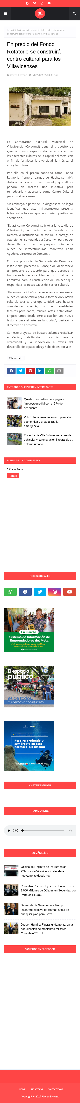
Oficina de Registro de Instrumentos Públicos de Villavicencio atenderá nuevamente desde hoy (43, 871)
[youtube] (49, 3)
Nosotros (37, 1089)
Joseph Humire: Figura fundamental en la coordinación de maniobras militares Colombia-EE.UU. (47, 929)
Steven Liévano (18, 75)
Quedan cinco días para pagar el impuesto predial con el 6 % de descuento (44, 404)
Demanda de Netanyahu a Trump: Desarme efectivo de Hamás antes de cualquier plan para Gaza (45, 910)
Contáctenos (55, 1089)
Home (22, 1089)
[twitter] (34, 3)
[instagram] (42, 3)
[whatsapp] (10, 592)
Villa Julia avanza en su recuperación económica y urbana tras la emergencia (47, 421)
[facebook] (27, 3)
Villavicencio (21, 30)
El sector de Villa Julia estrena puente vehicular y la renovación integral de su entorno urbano (48, 440)
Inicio (10, 30)
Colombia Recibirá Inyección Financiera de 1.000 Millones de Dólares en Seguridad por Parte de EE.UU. (48, 890)
